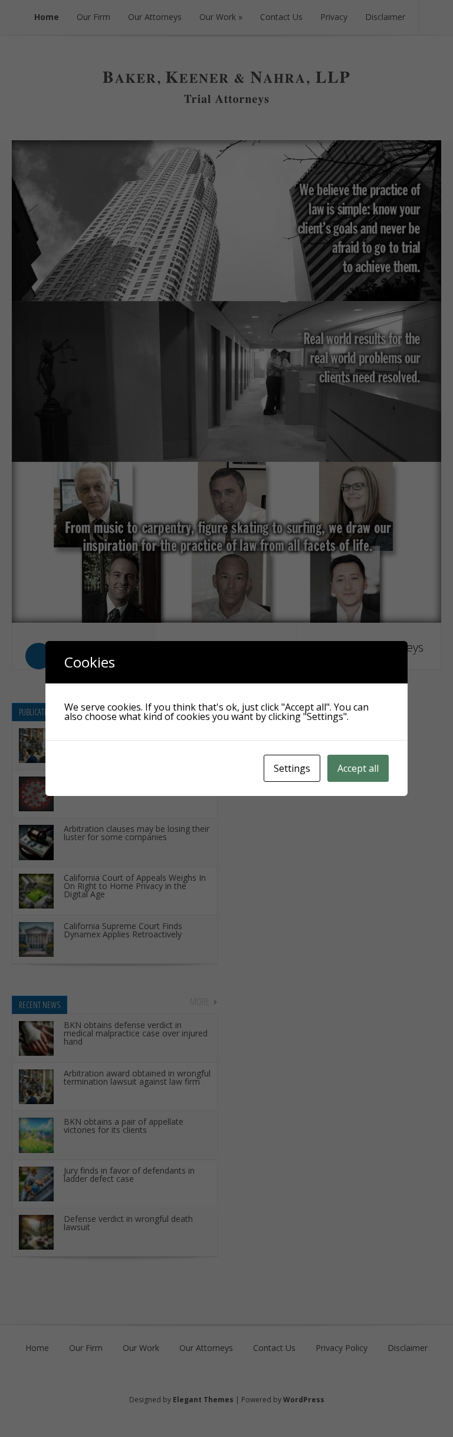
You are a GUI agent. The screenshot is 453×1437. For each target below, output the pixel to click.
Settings (292, 768)
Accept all (358, 768)
